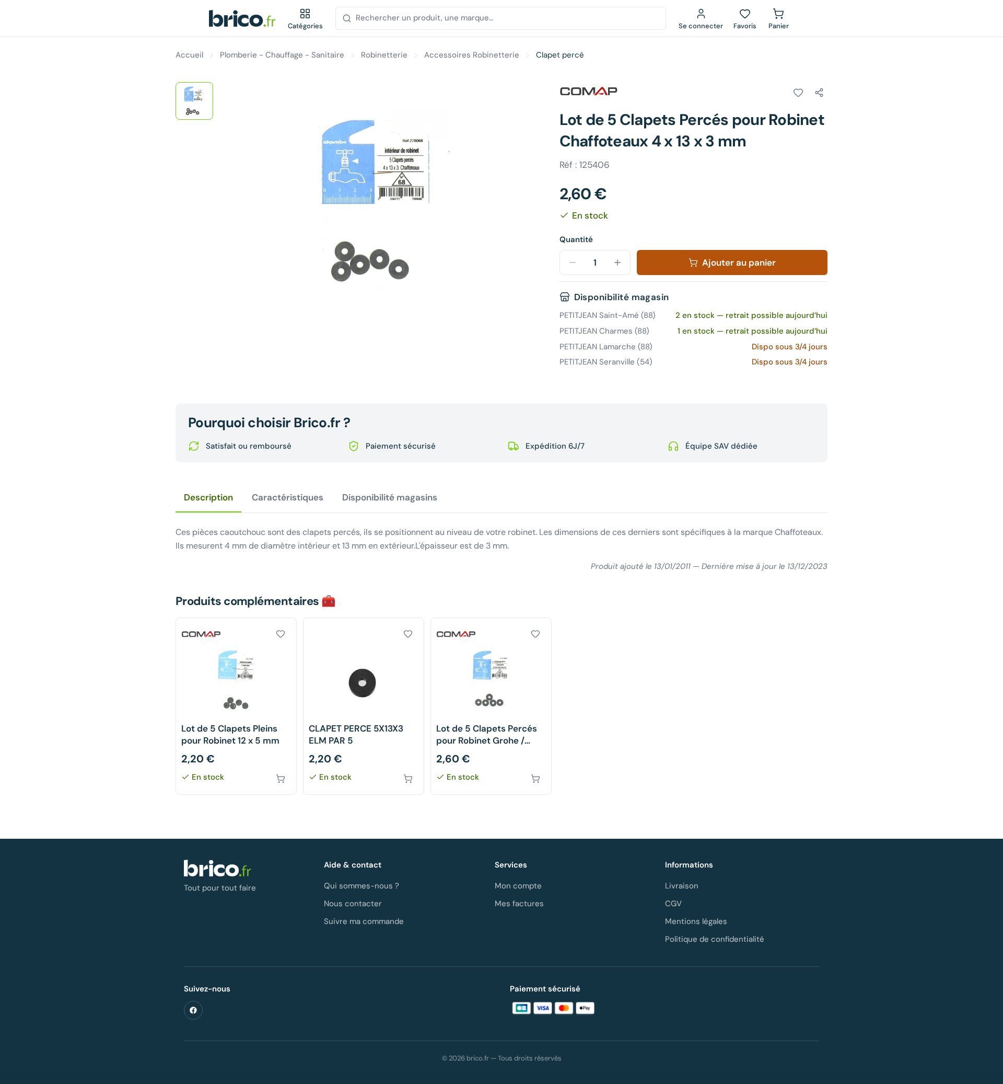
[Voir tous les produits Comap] (588, 91)
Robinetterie (384, 55)
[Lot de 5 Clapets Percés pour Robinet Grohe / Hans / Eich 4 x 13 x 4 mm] (491, 706)
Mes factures (519, 903)
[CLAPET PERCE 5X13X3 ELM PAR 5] (364, 706)
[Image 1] (194, 101)
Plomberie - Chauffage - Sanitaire (282, 55)
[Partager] (819, 92)
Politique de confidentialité (714, 939)
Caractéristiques (287, 497)
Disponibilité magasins (389, 497)
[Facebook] (193, 1010)
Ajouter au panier (739, 262)
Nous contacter (353, 903)
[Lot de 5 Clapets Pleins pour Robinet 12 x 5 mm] (236, 706)
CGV (673, 903)
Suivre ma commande (364, 921)
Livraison (681, 886)
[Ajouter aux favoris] (798, 92)
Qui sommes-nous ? (361, 886)
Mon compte (518, 886)
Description (208, 497)
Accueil (189, 55)
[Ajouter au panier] (280, 778)
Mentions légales (696, 921)
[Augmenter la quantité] (617, 262)
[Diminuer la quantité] (572, 262)
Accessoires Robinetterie (471, 55)
